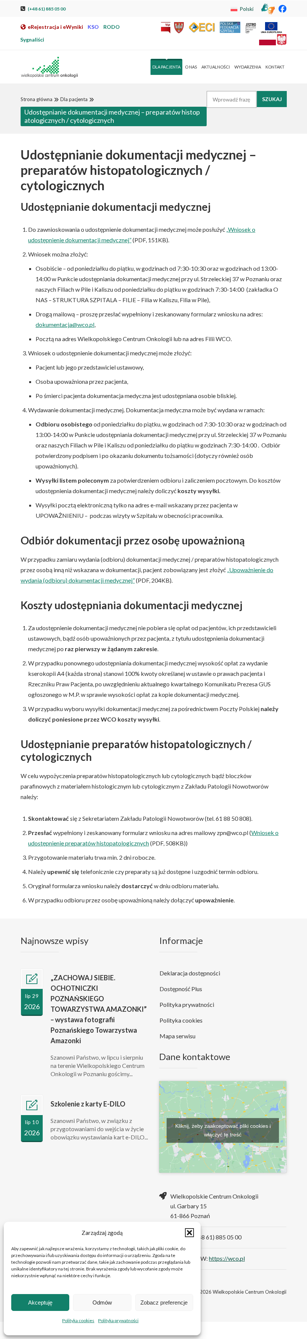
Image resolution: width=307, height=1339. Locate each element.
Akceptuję (40, 1302)
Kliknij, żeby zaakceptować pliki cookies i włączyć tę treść (223, 1130)
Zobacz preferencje (164, 1302)
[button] (189, 1232)
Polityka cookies (78, 1320)
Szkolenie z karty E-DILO (88, 1104)
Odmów (102, 1302)
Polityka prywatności (118, 1320)
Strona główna (36, 99)
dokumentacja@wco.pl (65, 324)
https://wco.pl (227, 1258)
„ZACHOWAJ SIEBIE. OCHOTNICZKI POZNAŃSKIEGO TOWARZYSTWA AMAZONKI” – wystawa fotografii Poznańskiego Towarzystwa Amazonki (99, 1009)
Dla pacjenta (74, 99)
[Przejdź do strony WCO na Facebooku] (282, 8)
